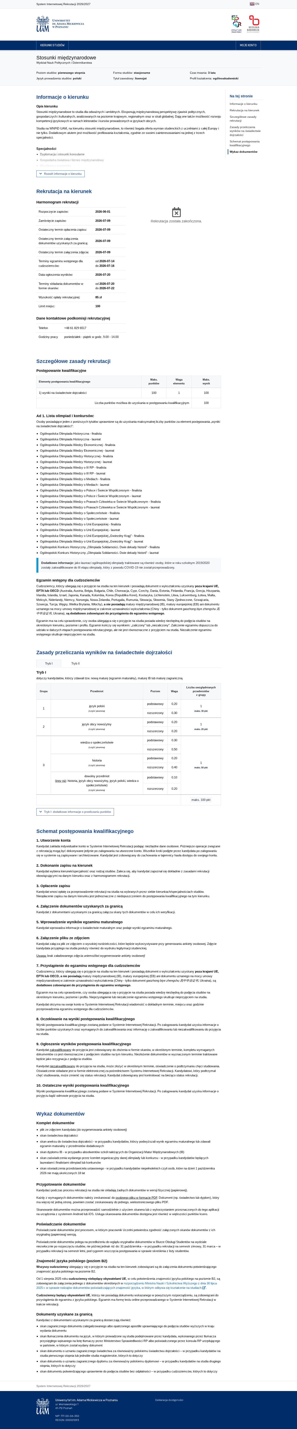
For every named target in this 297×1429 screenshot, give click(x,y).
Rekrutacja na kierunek (244, 110)
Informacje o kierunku (243, 103)
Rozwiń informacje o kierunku (62, 173)
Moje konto (248, 45)
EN (257, 3)
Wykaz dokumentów (243, 151)
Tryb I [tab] (49, 663)
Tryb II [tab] (75, 663)
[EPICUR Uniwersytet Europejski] (236, 24)
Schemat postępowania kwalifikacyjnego (245, 143)
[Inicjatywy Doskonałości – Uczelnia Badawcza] (253, 24)
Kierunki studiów (52, 45)
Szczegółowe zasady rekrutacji (243, 118)
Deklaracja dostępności (169, 1400)
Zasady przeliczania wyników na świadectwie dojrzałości (245, 131)
